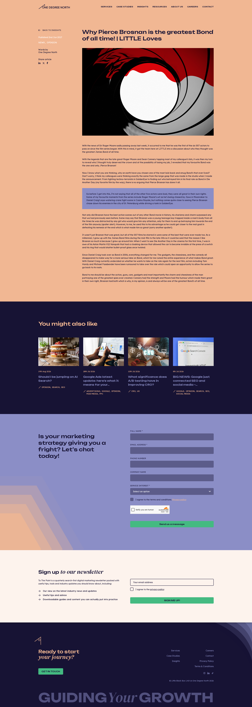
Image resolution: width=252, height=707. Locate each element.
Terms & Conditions (204, 666)
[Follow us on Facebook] (47, 63)
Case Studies (124, 7)
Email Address (138, 445)
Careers (192, 7)
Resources (160, 7)
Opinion (52, 42)
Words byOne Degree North (47, 51)
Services (175, 650)
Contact (208, 7)
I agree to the (149, 589)
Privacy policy (179, 499)
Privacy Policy (207, 661)
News (41, 42)
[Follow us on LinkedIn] (39, 63)
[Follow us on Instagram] (204, 673)
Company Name (138, 472)
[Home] (54, 6)
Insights (142, 7)
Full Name (136, 431)
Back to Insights (52, 30)
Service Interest (140, 486)
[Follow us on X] (44, 63)
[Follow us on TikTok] (213, 673)
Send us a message (172, 524)
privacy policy (157, 589)
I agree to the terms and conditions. (160, 499)
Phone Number (138, 458)
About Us (177, 7)
